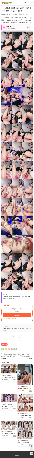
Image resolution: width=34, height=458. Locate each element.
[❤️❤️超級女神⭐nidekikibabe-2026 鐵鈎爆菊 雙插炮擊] (25, 374)
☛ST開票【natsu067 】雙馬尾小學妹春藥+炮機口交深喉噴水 (9, 406)
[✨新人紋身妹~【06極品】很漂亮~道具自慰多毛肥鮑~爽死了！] (25, 402)
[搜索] (25, 2)
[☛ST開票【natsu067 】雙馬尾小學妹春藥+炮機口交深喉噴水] (9, 398)
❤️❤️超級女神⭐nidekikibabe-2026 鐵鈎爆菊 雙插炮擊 (25, 388)
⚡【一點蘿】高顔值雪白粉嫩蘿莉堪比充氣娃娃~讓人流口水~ (9, 433)
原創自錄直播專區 (17, 14)
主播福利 (4, 344)
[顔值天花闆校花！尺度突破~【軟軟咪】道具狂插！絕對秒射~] (25, 430)
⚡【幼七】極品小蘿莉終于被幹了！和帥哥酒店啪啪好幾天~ (9, 377)
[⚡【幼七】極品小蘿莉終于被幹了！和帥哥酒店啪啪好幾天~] (9, 368)
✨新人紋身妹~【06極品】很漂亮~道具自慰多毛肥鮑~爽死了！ (25, 415)
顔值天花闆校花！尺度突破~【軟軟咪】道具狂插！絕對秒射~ (25, 442)
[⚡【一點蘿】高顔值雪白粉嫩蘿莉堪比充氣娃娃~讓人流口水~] (9, 425)
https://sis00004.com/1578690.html (13, 328)
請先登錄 (17, 315)
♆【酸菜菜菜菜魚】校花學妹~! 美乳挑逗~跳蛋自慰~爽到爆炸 (8, 356)
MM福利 (17, 455)
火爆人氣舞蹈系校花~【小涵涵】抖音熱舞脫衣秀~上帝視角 (25, 356)
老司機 (6, 2)
